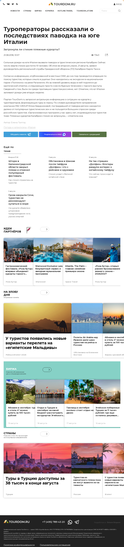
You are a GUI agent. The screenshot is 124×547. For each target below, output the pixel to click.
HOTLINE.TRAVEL (65, 11)
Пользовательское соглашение (55, 545)
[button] (42, 229)
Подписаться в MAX (53, 134)
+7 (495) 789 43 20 (53, 521)
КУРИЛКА (49, 11)
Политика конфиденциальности (19, 545)
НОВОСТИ (15, 11)
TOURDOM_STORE (85, 11)
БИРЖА (38, 11)
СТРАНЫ (27, 11)
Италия (31, 127)
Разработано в (107, 522)
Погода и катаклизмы (15, 127)
